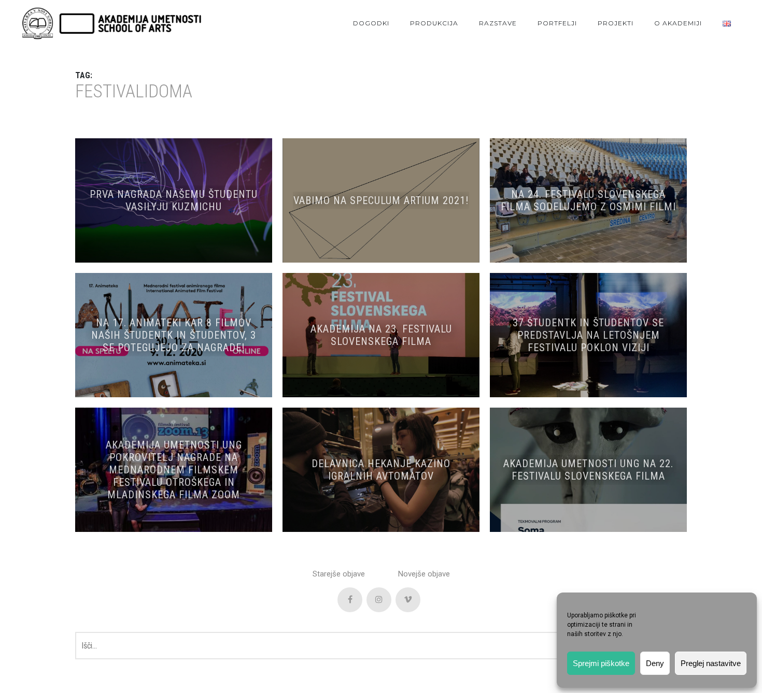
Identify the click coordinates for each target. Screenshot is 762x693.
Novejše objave (424, 574)
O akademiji (678, 23)
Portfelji (557, 23)
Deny (655, 663)
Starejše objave (339, 574)
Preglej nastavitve (711, 663)
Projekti (615, 23)
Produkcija (434, 23)
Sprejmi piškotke (601, 663)
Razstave (498, 23)
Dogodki (371, 23)
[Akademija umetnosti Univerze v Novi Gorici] (111, 23)
